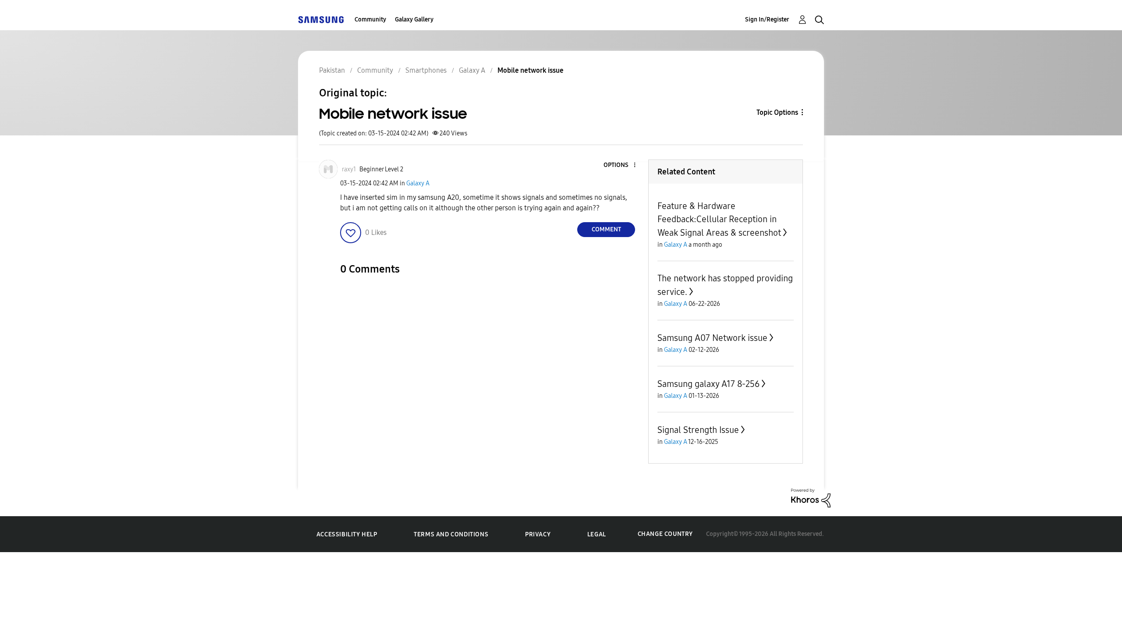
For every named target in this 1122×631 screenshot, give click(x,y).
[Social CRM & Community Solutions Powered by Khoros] (811, 497)
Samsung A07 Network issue (712, 338)
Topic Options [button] (777, 112)
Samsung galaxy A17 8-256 (708, 384)
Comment (606, 229)
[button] (620, 165)
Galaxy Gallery (414, 19)
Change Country (665, 534)
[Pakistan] (321, 19)
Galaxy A (418, 183)
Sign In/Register (767, 19)
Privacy (537, 534)
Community (370, 19)
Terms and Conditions (451, 534)
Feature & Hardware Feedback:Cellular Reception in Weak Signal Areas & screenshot (719, 219)
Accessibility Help (346, 534)
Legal (596, 534)
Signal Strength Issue (698, 430)
